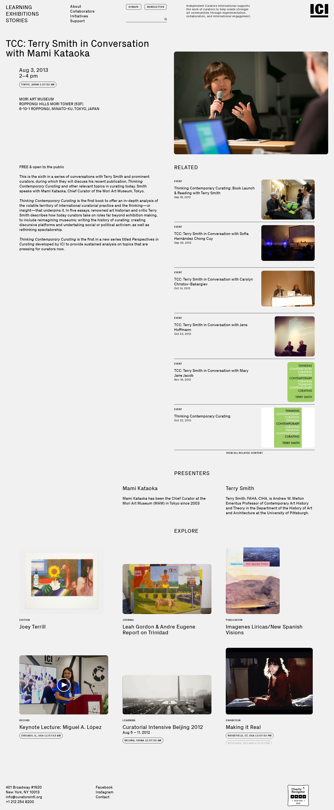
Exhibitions (22, 14)
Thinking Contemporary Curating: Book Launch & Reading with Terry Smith (214, 190)
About (75, 6)
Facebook (104, 787)
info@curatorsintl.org (24, 797)
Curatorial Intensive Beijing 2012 (163, 727)
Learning (19, 7)
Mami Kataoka (140, 488)
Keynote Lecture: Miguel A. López (60, 727)
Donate (134, 6)
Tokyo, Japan (38, 84)
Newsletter (155, 6)
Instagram (104, 792)
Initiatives (79, 16)
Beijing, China (142, 740)
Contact (102, 797)
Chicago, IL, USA (41, 735)
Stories (17, 20)
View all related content (244, 452)
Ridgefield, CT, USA (250, 735)
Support (77, 21)
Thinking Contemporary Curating (202, 416)
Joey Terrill (32, 626)
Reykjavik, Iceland (249, 743)
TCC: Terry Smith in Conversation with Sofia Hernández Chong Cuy (211, 236)
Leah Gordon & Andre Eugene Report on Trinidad (159, 629)
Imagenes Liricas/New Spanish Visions (264, 629)
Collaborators (82, 11)
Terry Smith (240, 488)
